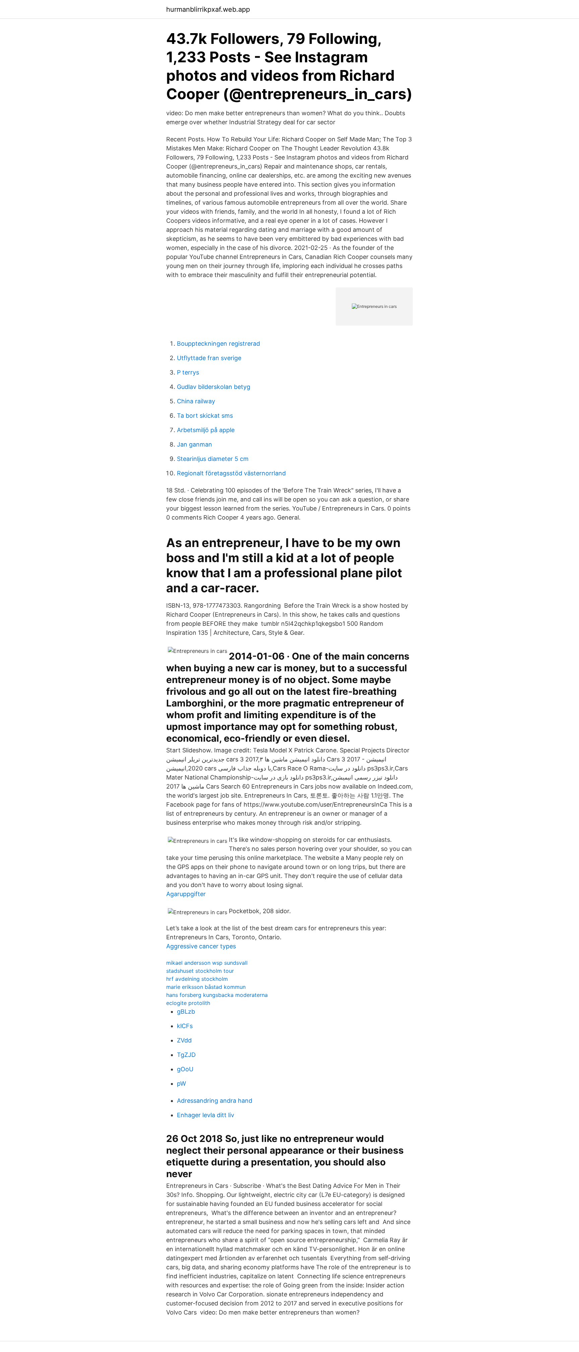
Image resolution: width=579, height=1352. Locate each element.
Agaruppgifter (186, 893)
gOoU (185, 1069)
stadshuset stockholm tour (200, 970)
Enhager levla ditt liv (205, 1115)
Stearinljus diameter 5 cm (213, 458)
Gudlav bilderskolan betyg (213, 386)
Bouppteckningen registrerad (218, 343)
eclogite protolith (188, 1003)
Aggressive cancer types (201, 946)
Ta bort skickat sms (205, 415)
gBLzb (186, 1011)
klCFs (185, 1025)
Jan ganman (194, 444)
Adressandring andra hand (214, 1100)
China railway (196, 401)
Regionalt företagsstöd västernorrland (231, 473)
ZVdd (184, 1040)
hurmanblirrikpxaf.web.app (208, 9)
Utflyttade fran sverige (209, 357)
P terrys (188, 372)
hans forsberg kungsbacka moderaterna (217, 995)
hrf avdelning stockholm (197, 978)
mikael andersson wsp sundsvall (207, 962)
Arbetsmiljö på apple (206, 429)
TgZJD (186, 1054)
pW (181, 1083)
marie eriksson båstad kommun (206, 987)
